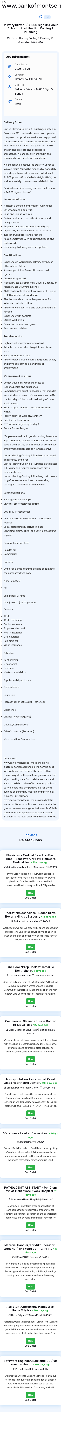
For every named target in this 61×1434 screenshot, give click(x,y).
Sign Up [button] (47, 17)
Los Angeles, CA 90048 (38, 921)
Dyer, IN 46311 (50, 1087)
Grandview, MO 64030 (30, 42)
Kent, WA (39, 1142)
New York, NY (41, 1369)
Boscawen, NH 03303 (45, 867)
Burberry (18, 921)
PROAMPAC (20, 1257)
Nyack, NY (47, 1199)
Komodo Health (23, 1369)
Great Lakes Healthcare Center (22, 1087)
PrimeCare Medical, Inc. (19, 867)
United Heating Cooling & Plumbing (30, 38)
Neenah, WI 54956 (39, 1257)
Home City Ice (18, 1315)
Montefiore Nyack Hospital (25, 1199)
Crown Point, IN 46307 (41, 1315)
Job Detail (30, 897)
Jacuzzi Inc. (25, 1142)
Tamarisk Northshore (20, 975)
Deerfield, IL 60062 (44, 975)
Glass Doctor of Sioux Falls (22, 1030)
